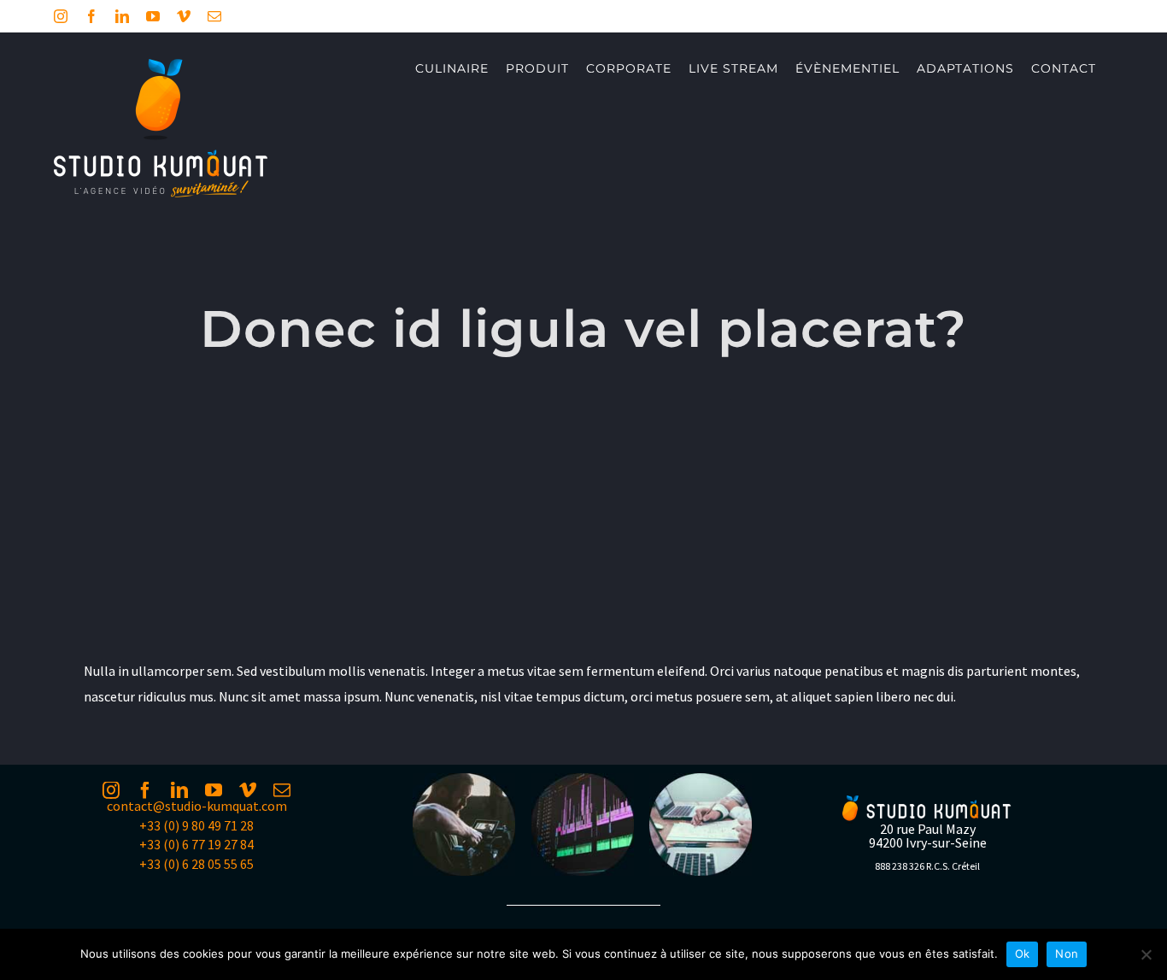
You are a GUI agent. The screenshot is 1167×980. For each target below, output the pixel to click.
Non (1066, 953)
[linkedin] (179, 790)
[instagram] (111, 790)
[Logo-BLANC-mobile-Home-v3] (927, 802)
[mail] (281, 790)
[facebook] (145, 790)
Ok (1022, 953)
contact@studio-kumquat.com (197, 805)
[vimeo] (247, 790)
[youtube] (213, 790)
